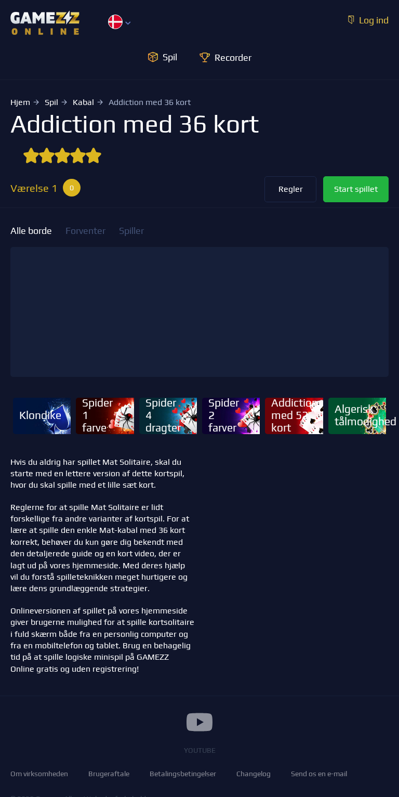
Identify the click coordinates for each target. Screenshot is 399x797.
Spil (51, 102)
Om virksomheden (39, 773)
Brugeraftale (108, 773)
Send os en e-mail (319, 773)
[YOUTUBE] (199, 722)
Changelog (253, 773)
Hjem (20, 102)
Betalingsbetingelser (183, 773)
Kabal (83, 102)
